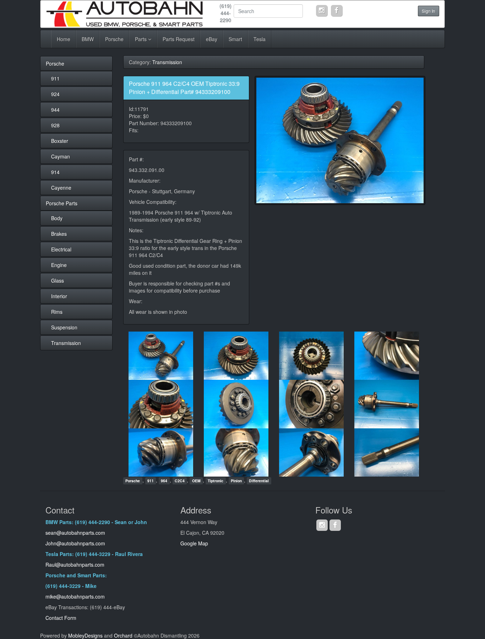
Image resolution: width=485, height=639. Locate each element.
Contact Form (60, 617)
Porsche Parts (61, 203)
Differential (259, 480)
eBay (211, 39)
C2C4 (180, 480)
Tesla (260, 39)
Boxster (59, 140)
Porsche (114, 39)
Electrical (61, 249)
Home (63, 39)
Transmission (66, 342)
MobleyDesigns (85, 635)
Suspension (64, 327)
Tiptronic (215, 480)
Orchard (123, 635)
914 (55, 172)
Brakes (59, 233)
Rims (56, 311)
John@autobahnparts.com (75, 543)
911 (55, 78)
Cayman (60, 156)
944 (55, 109)
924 (55, 94)
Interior (59, 296)
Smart (235, 39)
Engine (59, 264)
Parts (141, 39)
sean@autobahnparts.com (76, 532)
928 (55, 125)
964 (164, 480)
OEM (196, 480)
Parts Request (179, 39)
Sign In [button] (428, 11)
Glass (57, 280)
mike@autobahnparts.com (75, 596)
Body (56, 218)
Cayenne (61, 187)
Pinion (236, 480)
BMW (88, 39)
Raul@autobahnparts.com (74, 564)
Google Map (194, 543)
